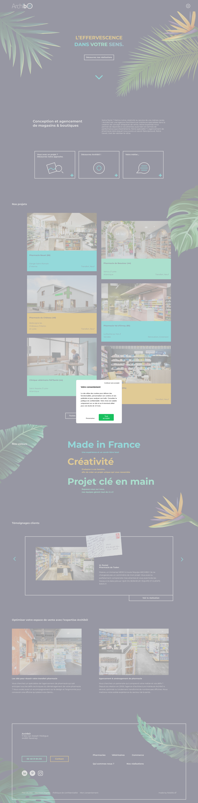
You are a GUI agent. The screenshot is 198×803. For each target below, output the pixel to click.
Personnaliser (90, 418)
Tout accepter (106, 417)
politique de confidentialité (90, 401)
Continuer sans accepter (112, 383)
